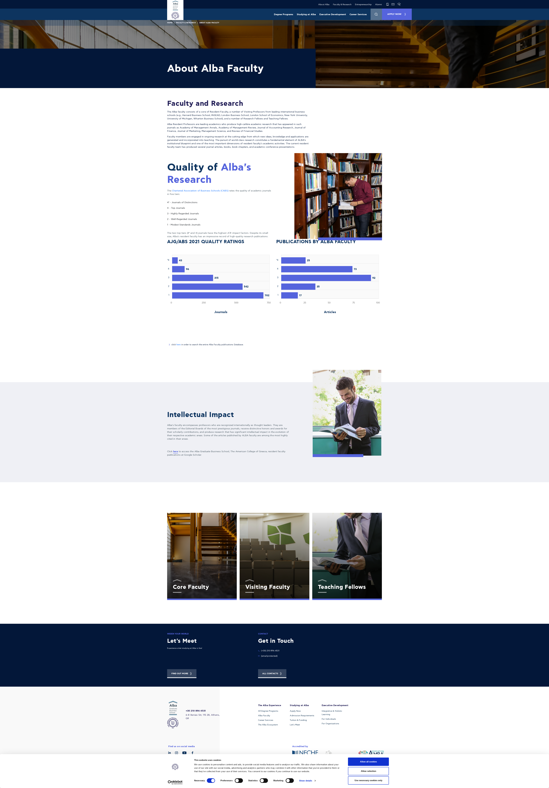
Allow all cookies (368, 761)
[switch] (239, 780)
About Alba (323, 4)
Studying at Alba (306, 14)
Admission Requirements (302, 715)
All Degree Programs (268, 711)
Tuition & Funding (298, 720)
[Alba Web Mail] (393, 4)
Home (170, 23)
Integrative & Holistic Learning (332, 713)
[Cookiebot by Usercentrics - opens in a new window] (175, 782)
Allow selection (368, 771)
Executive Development (332, 14)
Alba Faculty (264, 715)
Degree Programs (283, 14)
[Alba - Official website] (174, 714)
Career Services (358, 14)
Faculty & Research (342, 4)
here (178, 344)
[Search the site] (376, 14)
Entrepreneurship (363, 4)
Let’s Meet (295, 725)
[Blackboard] (399, 4)
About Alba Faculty (209, 23)
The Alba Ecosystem (268, 725)
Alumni (378, 4)
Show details (305, 780)
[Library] (387, 4)
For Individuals (329, 719)
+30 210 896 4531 (196, 710)
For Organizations (330, 723)
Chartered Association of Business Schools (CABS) (200, 190)
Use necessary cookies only (368, 780)
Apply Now (295, 711)
